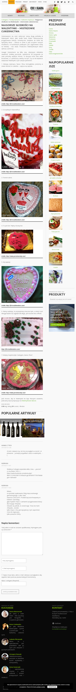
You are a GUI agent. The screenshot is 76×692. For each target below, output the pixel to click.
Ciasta (51, 29)
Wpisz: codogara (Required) (10, 581)
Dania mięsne (53, 31)
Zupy (50, 51)
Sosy (50, 47)
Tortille (51, 49)
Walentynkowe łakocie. (29, 401)
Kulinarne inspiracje (27, 20)
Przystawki (52, 41)
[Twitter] (61, 2)
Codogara (4, 20)
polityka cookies (41, 687)
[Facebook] (54, 2)
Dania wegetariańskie (56, 54)
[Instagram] (58, 2)
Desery (51, 33)
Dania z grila (53, 35)
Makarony (52, 37)
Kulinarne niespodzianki (11, 421)
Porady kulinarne (14, 20)
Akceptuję (52, 687)
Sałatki (51, 45)
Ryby (50, 43)
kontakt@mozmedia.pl (59, 629)
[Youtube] (64, 2)
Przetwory (52, 39)
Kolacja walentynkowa (33, 421)
